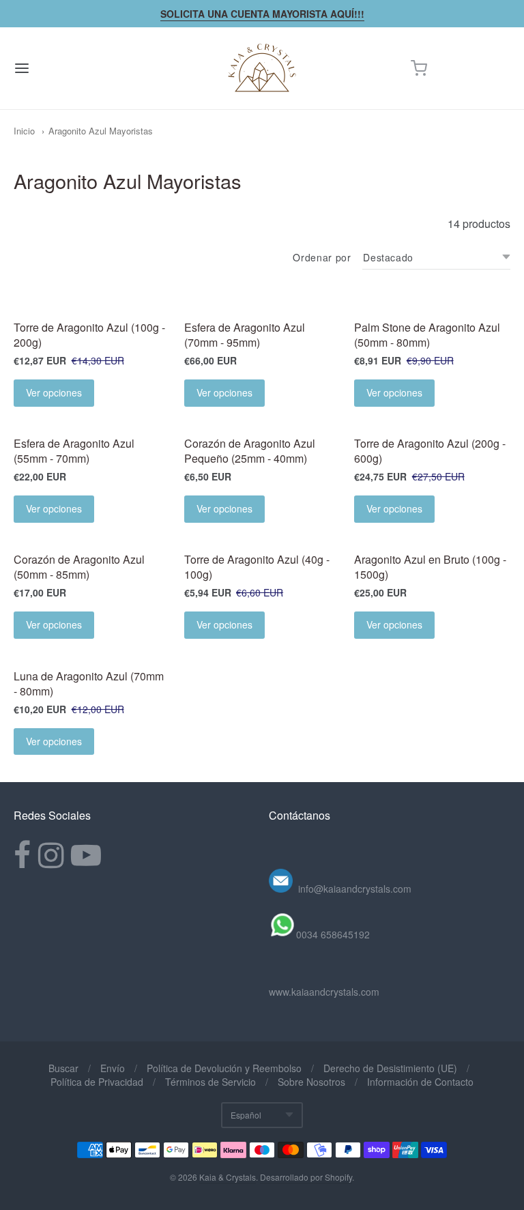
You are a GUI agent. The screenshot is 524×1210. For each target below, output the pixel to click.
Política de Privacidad (96, 1082)
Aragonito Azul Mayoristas (100, 130)
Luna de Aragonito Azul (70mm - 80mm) (89, 683)
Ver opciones (54, 392)
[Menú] (63, 68)
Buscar (63, 1068)
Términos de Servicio (210, 1082)
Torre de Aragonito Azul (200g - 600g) (430, 450)
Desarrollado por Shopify (306, 1177)
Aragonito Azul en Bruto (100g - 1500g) (430, 566)
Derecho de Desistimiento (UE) (390, 1068)
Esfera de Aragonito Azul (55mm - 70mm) (74, 450)
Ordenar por (322, 257)
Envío (112, 1068)
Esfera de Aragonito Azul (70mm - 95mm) (244, 334)
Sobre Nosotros (311, 1082)
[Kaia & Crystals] (262, 68)
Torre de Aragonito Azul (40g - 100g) (257, 566)
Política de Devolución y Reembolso (224, 1068)
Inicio (24, 130)
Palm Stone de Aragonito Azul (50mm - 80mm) (427, 334)
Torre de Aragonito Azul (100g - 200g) (89, 334)
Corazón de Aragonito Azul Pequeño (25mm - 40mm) (249, 450)
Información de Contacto (420, 1082)
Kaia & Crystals (227, 1177)
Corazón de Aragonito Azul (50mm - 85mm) (79, 566)
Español (246, 1115)
